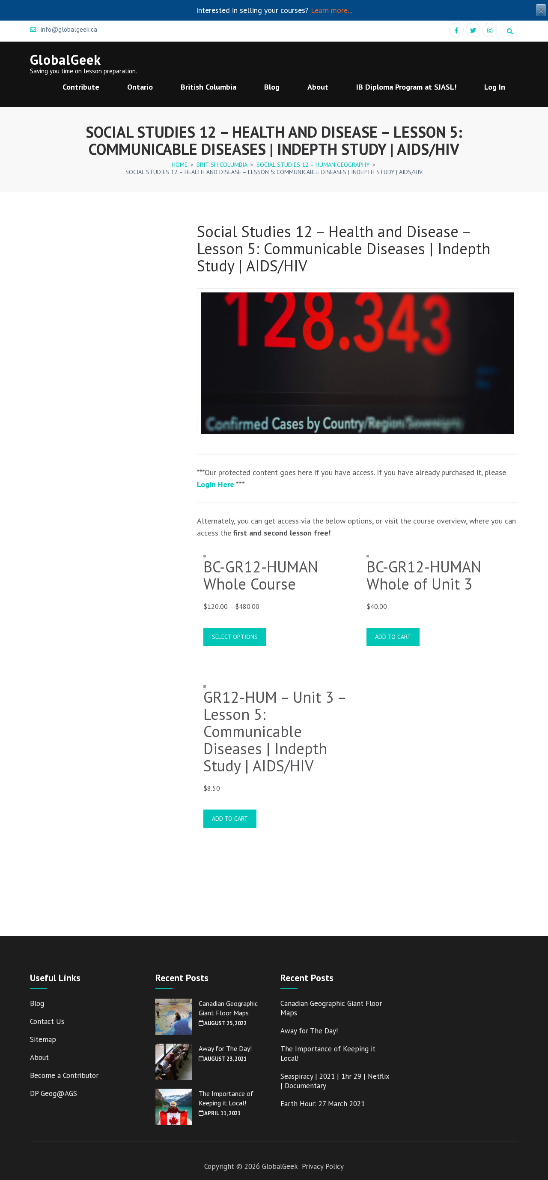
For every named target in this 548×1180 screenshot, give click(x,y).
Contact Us (47, 1021)
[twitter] (473, 30)
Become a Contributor (64, 1075)
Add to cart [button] (393, 637)
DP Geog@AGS (53, 1093)
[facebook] (456, 30)
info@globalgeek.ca (68, 29)
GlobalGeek (65, 60)
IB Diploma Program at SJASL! (406, 87)
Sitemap (43, 1039)
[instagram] (489, 30)
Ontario (140, 87)
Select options (235, 637)
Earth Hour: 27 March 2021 (322, 1103)
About (317, 87)
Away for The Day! (225, 1048)
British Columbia (208, 87)
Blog (272, 87)
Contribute (81, 87)
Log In (494, 87)
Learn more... (331, 10)
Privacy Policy (323, 1166)
